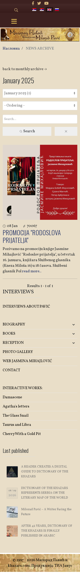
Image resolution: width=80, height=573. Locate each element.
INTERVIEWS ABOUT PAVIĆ (26, 306)
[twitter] (39, 3)
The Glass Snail (15, 415)
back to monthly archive (23, 69)
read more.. (31, 271)
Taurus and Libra (17, 424)
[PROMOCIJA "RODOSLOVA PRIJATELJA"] (40, 182)
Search (29, 131)
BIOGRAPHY (14, 324)
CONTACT (11, 370)
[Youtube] (46, 3)
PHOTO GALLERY (18, 352)
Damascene (12, 397)
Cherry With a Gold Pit (22, 434)
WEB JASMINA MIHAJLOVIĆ (27, 361)
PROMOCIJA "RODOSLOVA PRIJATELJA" (32, 236)
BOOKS (9, 333)
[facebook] (33, 3)
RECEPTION (13, 342)
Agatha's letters (16, 406)
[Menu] (14, 21)
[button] (65, 324)
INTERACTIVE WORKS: (23, 388)
